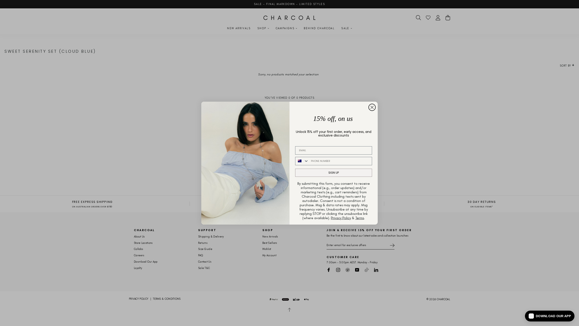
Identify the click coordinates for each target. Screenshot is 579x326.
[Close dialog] (372, 107)
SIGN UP (333, 173)
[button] (549, 316)
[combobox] (302, 161)
